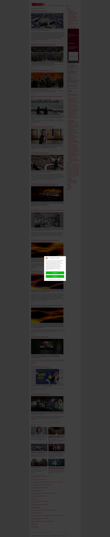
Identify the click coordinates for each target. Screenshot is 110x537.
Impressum (59, 279)
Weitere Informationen (52, 279)
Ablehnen (55, 276)
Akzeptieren (55, 272)
